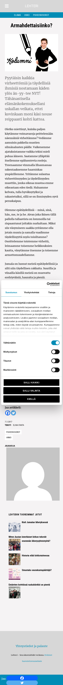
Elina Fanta (18, 425)
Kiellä (31, 399)
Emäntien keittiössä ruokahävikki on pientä (29, 584)
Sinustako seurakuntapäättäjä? (37, 570)
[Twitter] (13, 412)
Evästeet (48, 655)
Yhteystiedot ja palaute (31, 646)
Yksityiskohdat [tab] (31, 292)
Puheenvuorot (41, 15)
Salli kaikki (31, 382)
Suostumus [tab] (11, 292)
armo (8, 437)
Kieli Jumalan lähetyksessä (35, 522)
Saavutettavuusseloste (31, 661)
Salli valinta (31, 390)
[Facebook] (22, 678)
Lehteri (31, 6)
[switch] (55, 351)
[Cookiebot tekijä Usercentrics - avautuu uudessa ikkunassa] (47, 284)
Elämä (17, 15)
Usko (27, 15)
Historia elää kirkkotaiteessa (35, 555)
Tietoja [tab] (51, 292)
